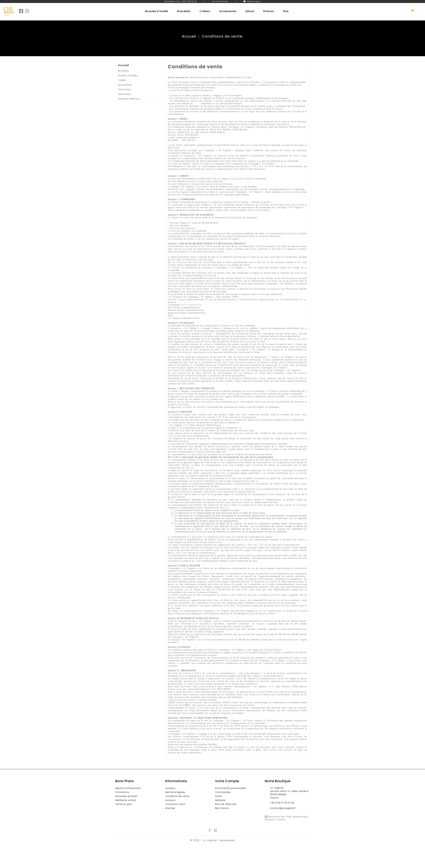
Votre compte (227, 781)
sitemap (170, 808)
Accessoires (125, 84)
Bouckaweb (227, 840)
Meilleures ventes (125, 800)
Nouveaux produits (126, 796)
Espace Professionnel (127, 788)
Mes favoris (221, 808)
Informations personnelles (230, 788)
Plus (286, 11)
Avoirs (218, 796)
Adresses (220, 800)
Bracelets (123, 70)
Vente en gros (254, 1)
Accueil (123, 65)
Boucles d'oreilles (128, 75)
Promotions (124, 89)
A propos (170, 800)
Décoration (124, 94)
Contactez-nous (175, 804)
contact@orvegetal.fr (283, 808)
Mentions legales (175, 792)
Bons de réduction (226, 804)
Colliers (122, 80)
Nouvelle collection (129, 98)
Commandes (223, 792)
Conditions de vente (177, 796)
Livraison (170, 788)
